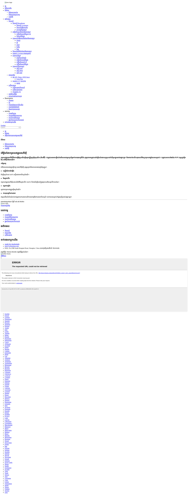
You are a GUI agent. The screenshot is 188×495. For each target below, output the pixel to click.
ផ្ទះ (5, 6)
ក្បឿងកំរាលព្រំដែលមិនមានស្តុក (22, 32)
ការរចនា (11, 100)
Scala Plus (19, 79)
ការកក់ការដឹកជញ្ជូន (14, 118)
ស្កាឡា (18, 83)
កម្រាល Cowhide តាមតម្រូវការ (22, 53)
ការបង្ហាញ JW (17, 92)
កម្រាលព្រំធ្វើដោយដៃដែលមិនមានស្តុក (24, 38)
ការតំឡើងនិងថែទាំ (14, 107)
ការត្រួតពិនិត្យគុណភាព (15, 115)
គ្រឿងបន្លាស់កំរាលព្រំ (19, 87)
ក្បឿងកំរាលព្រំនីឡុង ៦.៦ (23, 34)
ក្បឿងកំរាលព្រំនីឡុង (22, 60)
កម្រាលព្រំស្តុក (17, 55)
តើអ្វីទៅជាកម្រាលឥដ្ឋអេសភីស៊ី (13, 135)
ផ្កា (17, 43)
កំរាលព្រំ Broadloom (19, 23)
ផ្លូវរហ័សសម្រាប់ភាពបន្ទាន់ (16, 120)
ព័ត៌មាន (7, 10)
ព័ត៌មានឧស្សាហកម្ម (14, 14)
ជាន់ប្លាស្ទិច (12, 75)
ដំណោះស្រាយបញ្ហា (14, 109)
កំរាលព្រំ (11, 21)
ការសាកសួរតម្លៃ (5, 205)
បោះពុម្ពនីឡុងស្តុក (21, 30)
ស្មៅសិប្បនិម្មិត (13, 94)
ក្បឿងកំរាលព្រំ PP (21, 62)
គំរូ (9, 102)
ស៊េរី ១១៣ (19, 68)
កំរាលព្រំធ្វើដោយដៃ (22, 27)
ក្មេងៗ (18, 45)
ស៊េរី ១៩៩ (19, 73)
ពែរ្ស (17, 49)
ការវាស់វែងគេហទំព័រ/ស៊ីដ (16, 105)
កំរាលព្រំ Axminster (22, 25)
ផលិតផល (8, 19)
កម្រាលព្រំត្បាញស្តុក (18, 66)
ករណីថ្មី (11, 17)
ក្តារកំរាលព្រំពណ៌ (21, 58)
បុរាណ (18, 40)
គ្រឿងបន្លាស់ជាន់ (17, 90)
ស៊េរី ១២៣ (19, 71)
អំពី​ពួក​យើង (8, 8)
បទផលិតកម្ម (12, 113)
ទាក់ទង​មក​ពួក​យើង (10, 122)
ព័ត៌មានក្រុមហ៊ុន (13, 12)
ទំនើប (18, 47)
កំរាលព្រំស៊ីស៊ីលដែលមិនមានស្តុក (22, 51)
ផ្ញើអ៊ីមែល (3, 256)
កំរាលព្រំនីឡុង (20, 36)
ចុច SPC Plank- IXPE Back (21, 77)
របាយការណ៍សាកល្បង (15, 96)
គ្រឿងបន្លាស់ (12, 85)
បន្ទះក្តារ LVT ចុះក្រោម (19, 81)
